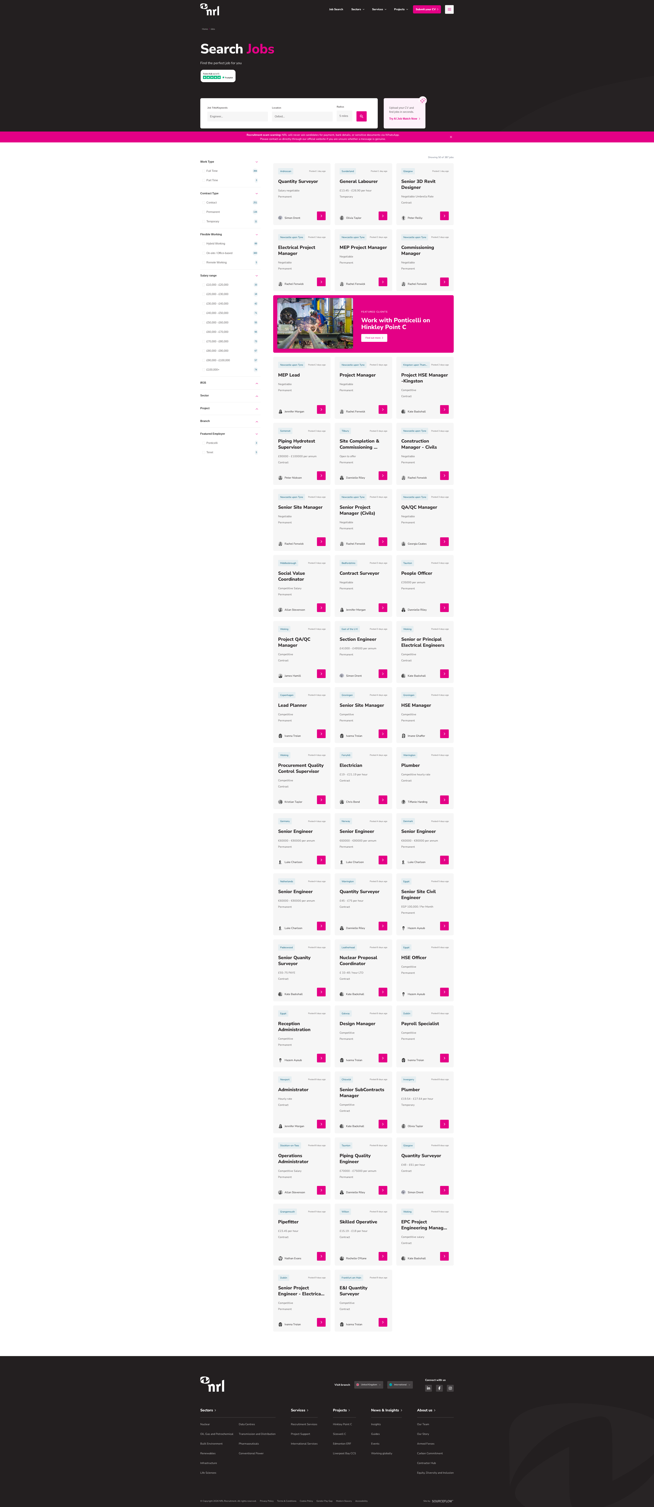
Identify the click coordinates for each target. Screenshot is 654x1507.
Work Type (207, 161)
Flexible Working (211, 234)
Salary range (208, 275)
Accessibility (361, 1501)
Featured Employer (212, 433)
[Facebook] (439, 1388)
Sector (204, 395)
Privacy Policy (267, 1501)
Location (276, 108)
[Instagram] (450, 1388)
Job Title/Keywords (217, 108)
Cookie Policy (306, 1501)
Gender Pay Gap (324, 1501)
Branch (205, 421)
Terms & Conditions (286, 1501)
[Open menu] (449, 9)
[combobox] (302, 116)
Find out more (373, 337)
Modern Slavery (344, 1501)
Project (204, 408)
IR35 (203, 382)
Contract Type (209, 193)
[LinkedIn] (428, 1388)
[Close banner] (451, 137)
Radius (340, 106)
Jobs (213, 29)
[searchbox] (237, 116)
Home (205, 29)
